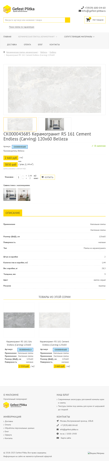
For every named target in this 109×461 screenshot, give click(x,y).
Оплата (27, 44)
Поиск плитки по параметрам (21, 27)
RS (24, 191)
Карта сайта (66, 438)
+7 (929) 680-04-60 (69, 425)
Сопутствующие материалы (78, 36)
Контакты (55, 44)
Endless (53, 52)
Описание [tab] (13, 213)
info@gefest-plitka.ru (94, 10)
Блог (40, 44)
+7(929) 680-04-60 (95, 7)
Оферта (8, 435)
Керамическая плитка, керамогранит (36, 36)
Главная (7, 36)
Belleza (43, 52)
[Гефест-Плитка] (18, 9)
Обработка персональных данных (19, 428)
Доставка (12, 44)
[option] (20, 124)
